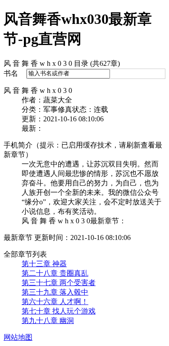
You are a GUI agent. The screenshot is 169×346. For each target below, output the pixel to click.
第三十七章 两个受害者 (59, 282)
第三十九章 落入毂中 (55, 292)
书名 (11, 73)
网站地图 (18, 337)
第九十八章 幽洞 (48, 320)
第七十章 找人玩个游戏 (59, 311)
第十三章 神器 (44, 264)
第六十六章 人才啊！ (55, 301)
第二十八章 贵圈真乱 (55, 273)
